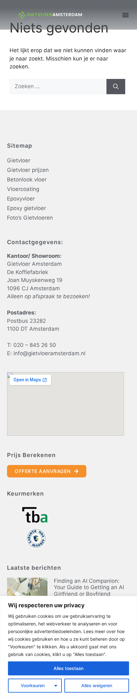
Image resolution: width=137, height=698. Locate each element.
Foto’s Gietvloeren (30, 218)
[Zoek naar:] (58, 86)
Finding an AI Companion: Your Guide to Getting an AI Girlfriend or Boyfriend (89, 587)
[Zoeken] (115, 86)
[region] (68, 647)
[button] (125, 15)
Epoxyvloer (21, 198)
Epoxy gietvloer (26, 208)
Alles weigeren (96, 685)
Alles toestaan (68, 668)
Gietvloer (18, 160)
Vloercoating (23, 189)
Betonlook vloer (27, 179)
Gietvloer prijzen (28, 170)
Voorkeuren (33, 685)
